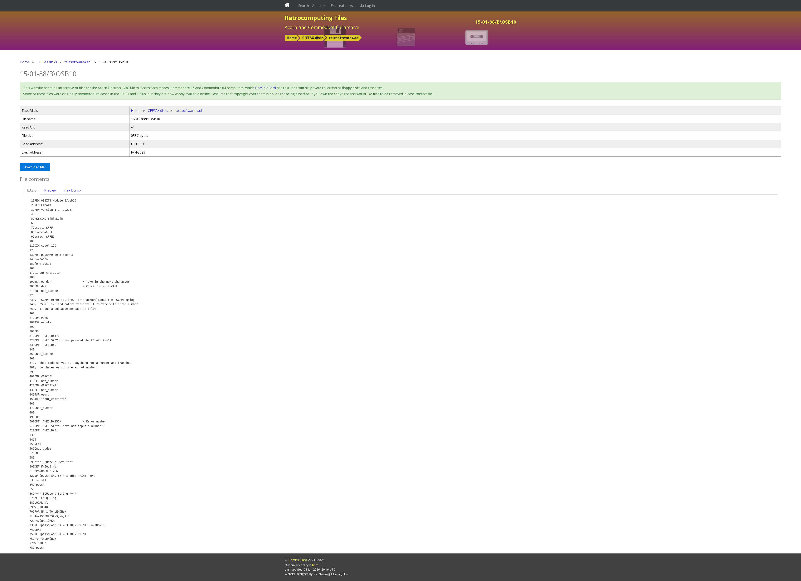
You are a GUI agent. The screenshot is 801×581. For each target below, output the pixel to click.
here (315, 565)
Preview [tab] (50, 190)
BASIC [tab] (32, 190)
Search (303, 5)
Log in (369, 5)
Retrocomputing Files (316, 18)
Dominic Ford (265, 88)
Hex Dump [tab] (72, 190)
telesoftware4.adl (344, 37)
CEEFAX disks (313, 37)
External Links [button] (342, 5)
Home (292, 37)
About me (319, 5)
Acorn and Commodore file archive (322, 27)
